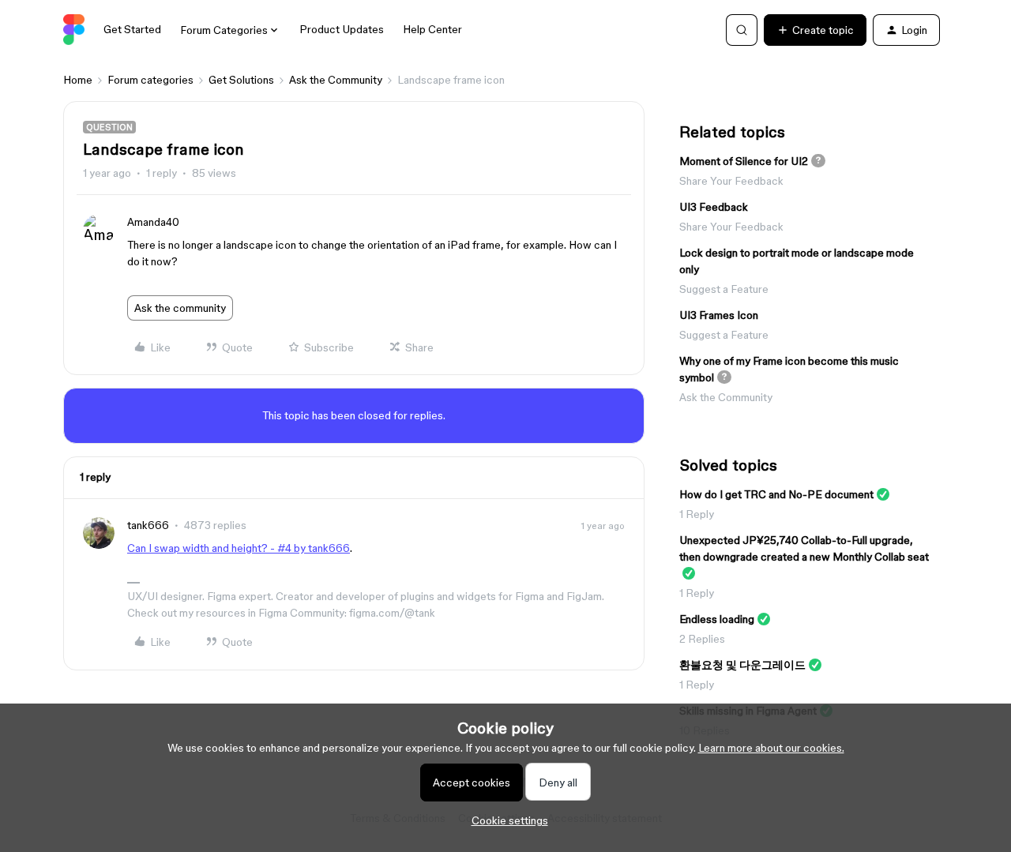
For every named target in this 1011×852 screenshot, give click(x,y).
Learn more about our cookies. (771, 747)
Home (77, 79)
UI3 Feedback (713, 207)
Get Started (132, 29)
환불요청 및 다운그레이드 (742, 665)
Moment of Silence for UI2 (743, 161)
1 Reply (696, 514)
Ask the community (180, 308)
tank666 (148, 525)
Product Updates (341, 29)
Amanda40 (153, 222)
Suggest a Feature (724, 289)
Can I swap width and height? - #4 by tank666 (238, 548)
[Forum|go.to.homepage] (74, 30)
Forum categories (150, 79)
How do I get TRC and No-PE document (776, 494)
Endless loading (716, 619)
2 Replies (702, 638)
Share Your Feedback (731, 181)
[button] (815, 30)
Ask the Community (335, 79)
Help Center (432, 29)
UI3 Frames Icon (718, 315)
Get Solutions (241, 79)
